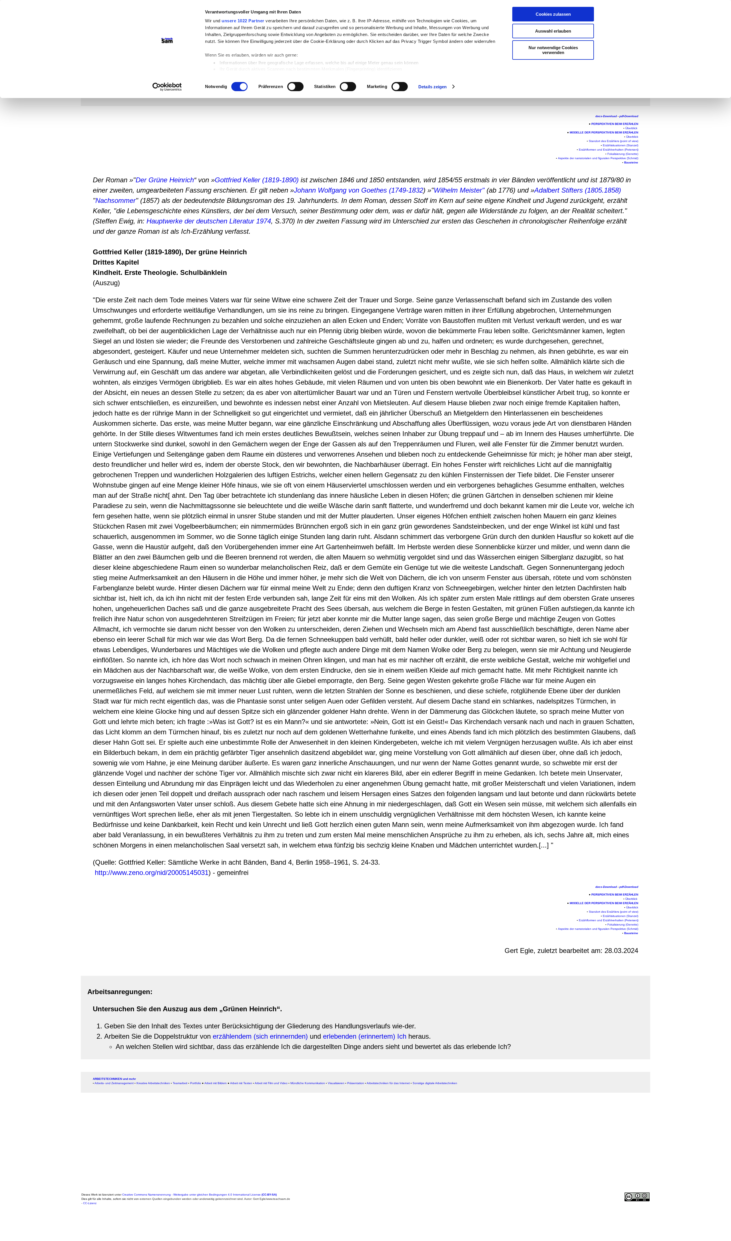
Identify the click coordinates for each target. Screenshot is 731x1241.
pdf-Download (628, 116)
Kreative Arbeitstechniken (153, 1083)
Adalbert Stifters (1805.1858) (577, 190)
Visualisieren (336, 1083)
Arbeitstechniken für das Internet (388, 1083)
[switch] (295, 86)
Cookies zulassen (553, 14)
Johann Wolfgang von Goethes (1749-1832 (358, 190)
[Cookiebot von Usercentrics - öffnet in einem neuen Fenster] (167, 87)
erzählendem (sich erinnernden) (260, 1036)
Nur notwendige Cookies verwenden (553, 50)
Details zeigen (432, 86)
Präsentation (355, 1083)
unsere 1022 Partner (243, 20)
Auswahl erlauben (553, 31)
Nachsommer (115, 200)
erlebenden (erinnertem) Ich (364, 1036)
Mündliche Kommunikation (307, 1083)
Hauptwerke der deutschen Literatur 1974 (208, 221)
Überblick (632, 136)
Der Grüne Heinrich (165, 180)
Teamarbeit (180, 1083)
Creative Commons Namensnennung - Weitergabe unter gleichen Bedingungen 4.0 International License (199, 1194)
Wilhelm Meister (458, 190)
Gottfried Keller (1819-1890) (257, 180)
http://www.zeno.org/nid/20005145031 (151, 872)
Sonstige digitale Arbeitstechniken (435, 1083)
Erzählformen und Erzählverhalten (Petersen (608, 149)
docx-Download (606, 116)
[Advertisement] (45, 124)
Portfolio (195, 1083)
